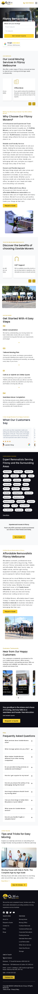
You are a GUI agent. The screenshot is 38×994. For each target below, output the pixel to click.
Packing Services (24, 935)
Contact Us (6, 925)
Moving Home (23, 919)
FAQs (4, 929)
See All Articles (17, 885)
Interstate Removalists (25, 938)
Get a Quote (18, 537)
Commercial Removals (25, 929)
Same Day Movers (24, 948)
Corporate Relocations (25, 932)
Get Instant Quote (19, 36)
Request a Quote (10, 206)
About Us (5, 919)
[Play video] (19, 297)
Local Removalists (24, 941)
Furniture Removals (24, 925)
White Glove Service (25, 945)
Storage (21, 951)
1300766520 (8, 958)
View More (6, 515)
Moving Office (23, 922)
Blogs (4, 932)
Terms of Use (6, 989)
